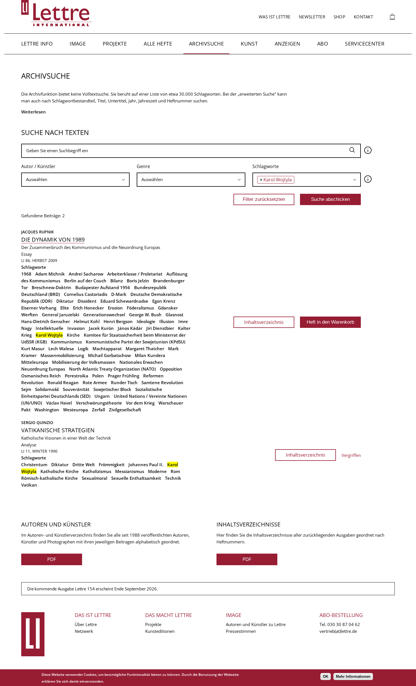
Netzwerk (84, 631)
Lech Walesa (61, 348)
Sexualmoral (94, 478)
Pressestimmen (241, 631)
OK (325, 676)
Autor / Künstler (38, 166)
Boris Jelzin (138, 280)
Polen (98, 376)
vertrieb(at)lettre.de (338, 631)
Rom (175, 471)
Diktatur (65, 301)
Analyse (28, 445)
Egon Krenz (163, 301)
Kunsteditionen (160, 631)
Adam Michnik (50, 274)
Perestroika (76, 376)
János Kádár (130, 328)
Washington (47, 409)
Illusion (166, 321)
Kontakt (363, 17)
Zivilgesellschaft (125, 409)
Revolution (32, 382)
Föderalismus (140, 308)
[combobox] (75, 180)
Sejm (26, 389)
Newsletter (312, 17)
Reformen (153, 376)
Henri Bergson (118, 321)
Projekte (115, 43)
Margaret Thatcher (145, 348)
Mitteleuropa (34, 362)
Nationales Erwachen (141, 362)
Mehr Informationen (353, 676)
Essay (26, 254)
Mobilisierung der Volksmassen (83, 362)
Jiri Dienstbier (160, 328)
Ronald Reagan (63, 382)
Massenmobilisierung (62, 355)
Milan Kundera (150, 355)
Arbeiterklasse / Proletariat (134, 274)
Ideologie (146, 321)
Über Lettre (86, 624)
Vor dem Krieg (140, 403)
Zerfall (98, 409)
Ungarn (102, 396)
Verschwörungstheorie (99, 403)
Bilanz (116, 280)
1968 (26, 274)
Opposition (171, 369)
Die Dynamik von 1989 (53, 239)
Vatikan (29, 485)
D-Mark (118, 294)
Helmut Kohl (87, 321)
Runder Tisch (124, 382)
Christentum (34, 464)
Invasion (76, 328)
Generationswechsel (104, 314)
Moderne (157, 471)
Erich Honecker (88, 308)
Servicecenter (364, 43)
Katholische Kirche (59, 471)
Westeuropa (75, 409)
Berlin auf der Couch (85, 280)
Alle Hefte (158, 43)
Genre (143, 166)
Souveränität (76, 389)
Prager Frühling (123, 376)
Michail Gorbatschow (109, 355)
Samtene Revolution (162, 382)
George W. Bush (145, 314)
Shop (339, 17)
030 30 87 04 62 (343, 624)
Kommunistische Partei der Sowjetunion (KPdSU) (135, 342)
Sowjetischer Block (112, 389)
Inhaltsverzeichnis (264, 322)
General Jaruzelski (60, 314)
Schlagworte (265, 166)
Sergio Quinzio (37, 422)
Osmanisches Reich (41, 376)
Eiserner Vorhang (38, 308)
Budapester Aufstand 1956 (102, 287)
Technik (173, 478)
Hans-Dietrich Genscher (45, 321)
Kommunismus (66, 342)
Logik (83, 348)
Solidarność (47, 389)
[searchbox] (75, 179)
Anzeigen (287, 43)
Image (78, 43)
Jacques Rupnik (37, 232)
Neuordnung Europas (43, 369)
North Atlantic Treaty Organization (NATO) (112, 369)
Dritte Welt (83, 464)
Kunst (249, 43)
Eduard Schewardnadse (124, 301)
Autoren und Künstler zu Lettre (256, 624)
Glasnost (174, 314)
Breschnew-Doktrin (51, 287)
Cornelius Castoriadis (85, 294)
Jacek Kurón (101, 328)
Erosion (115, 308)
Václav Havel (59, 403)
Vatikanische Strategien (58, 430)
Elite (64, 308)
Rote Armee (95, 382)
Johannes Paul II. (145, 464)
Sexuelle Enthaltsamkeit (136, 478)
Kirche (73, 335)
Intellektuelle (49, 328)
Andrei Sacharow (86, 274)
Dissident (87, 301)
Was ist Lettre (274, 17)
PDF (51, 559)
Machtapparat (107, 348)
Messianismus (129, 471)
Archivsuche (206, 43)
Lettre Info (37, 43)
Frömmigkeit (112, 464)
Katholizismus (97, 471)
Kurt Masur (32, 348)
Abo (322, 43)
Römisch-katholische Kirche (49, 478)
